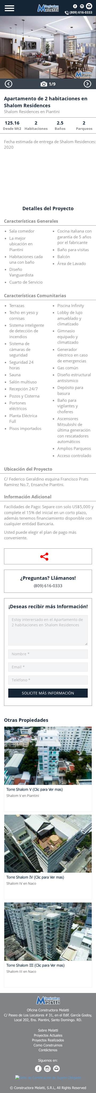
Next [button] (87, 84)
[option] (48, 47)
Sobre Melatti (48, 1030)
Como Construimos (48, 1045)
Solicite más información (48, 692)
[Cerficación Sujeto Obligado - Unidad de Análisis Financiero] (48, 1077)
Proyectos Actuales (48, 1035)
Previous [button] (8, 84)
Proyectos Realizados (48, 1040)
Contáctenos (48, 1050)
